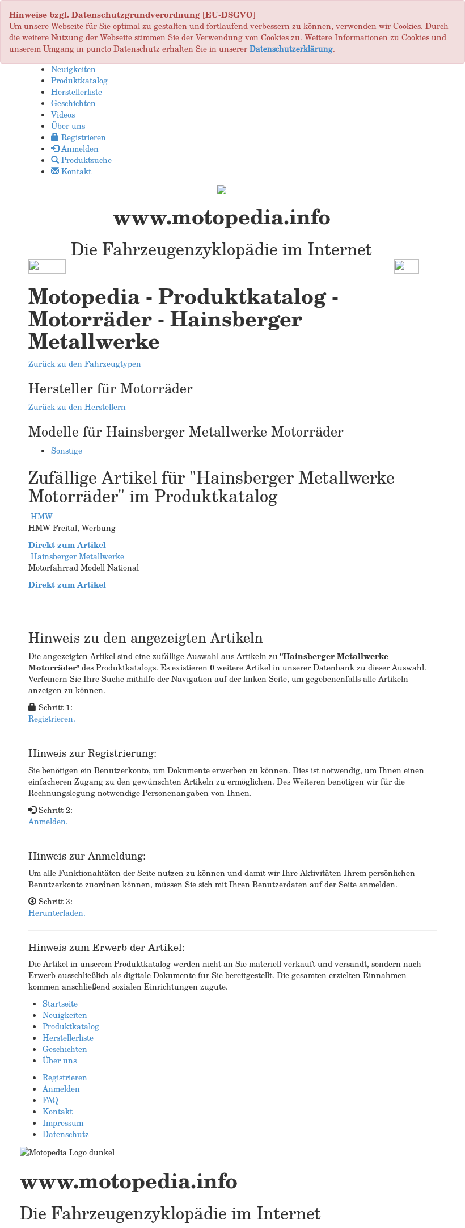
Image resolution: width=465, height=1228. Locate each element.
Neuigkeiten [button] (73, 69)
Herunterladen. (57, 913)
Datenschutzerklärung (291, 49)
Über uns (60, 1060)
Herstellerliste (68, 1037)
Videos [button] (63, 114)
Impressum (63, 1123)
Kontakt (58, 1111)
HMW (42, 516)
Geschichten (65, 1049)
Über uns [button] (68, 126)
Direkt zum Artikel (67, 545)
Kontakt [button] (75, 171)
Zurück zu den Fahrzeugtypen (84, 364)
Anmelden (61, 1089)
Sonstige (66, 450)
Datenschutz (66, 1134)
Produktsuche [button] (85, 160)
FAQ (50, 1100)
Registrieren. (51, 718)
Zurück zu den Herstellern (77, 407)
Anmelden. (48, 821)
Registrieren (65, 1077)
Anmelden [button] (79, 148)
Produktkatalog (71, 1026)
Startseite (60, 1003)
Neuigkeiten (65, 1015)
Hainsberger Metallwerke (77, 556)
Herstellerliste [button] (76, 92)
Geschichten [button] (73, 103)
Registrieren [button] (82, 137)
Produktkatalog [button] (79, 80)
